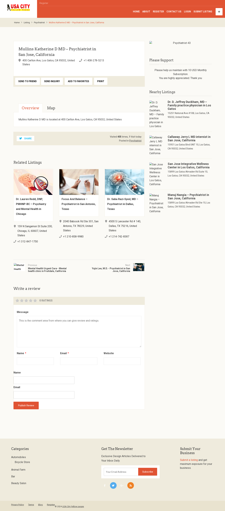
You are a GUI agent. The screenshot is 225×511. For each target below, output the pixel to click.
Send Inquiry (52, 81)
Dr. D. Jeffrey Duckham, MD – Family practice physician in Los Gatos (189, 105)
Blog (40, 504)
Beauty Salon (18, 483)
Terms (31, 504)
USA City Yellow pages (73, 506)
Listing (27, 22)
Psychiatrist (39, 22)
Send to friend (27, 81)
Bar (13, 476)
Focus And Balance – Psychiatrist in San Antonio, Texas (79, 204)
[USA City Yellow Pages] (19, 7)
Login (187, 11)
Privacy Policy (17, 504)
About (146, 11)
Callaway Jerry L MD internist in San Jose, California (189, 138)
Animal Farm (18, 469)
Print (100, 81)
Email (64, 353)
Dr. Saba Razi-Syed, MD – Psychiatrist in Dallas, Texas (122, 204)
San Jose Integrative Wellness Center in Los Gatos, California (189, 165)
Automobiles (18, 457)
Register (44, 3)
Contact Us (174, 11)
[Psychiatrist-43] (180, 43)
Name (21, 353)
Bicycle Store (22, 462)
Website (109, 353)
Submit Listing (203, 11)
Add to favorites (78, 81)
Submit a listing (189, 460)
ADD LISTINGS (219, 11)
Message (22, 312)
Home (136, 11)
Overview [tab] (30, 108)
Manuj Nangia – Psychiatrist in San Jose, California (188, 196)
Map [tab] (51, 108)
